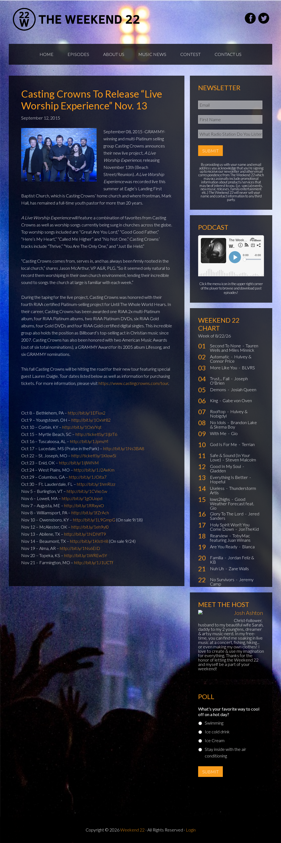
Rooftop (218, 411)
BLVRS (248, 367)
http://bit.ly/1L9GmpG (94, 519)
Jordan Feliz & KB (232, 559)
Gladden (218, 470)
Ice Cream (214, 740)
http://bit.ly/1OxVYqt (82, 427)
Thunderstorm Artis (233, 490)
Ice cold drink (217, 731)
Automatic (220, 356)
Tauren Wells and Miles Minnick (234, 348)
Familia (217, 557)
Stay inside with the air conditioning (225, 752)
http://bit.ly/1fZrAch (90, 512)
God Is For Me (224, 444)
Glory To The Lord (227, 513)
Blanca (248, 546)
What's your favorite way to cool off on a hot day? (228, 711)
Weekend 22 (132, 829)
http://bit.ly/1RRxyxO (84, 505)
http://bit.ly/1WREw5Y (85, 555)
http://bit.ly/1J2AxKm (94, 469)
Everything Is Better (229, 477)
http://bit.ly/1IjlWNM (79, 462)
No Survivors (222, 579)
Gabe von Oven (237, 400)
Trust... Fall (220, 378)
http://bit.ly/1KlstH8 (89, 541)
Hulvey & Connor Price (230, 359)
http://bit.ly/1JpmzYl (89, 441)
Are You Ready (224, 546)
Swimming (214, 722)
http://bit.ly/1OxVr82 (91, 419)
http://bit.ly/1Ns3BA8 (123, 448)
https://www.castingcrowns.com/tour (133, 383)
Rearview (219, 535)
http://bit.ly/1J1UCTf (93, 562)
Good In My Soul (226, 466)
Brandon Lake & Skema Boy (233, 424)
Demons (218, 389)
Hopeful (217, 481)
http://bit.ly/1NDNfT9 (85, 534)
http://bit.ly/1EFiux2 (86, 412)
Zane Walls (239, 568)
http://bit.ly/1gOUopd (82, 498)
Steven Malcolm (241, 459)
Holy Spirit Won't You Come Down (229, 527)
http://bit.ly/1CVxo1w (87, 491)
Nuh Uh (217, 568)
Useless (217, 488)
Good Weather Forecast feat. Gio (232, 503)
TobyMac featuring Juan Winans (230, 538)
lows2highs (220, 499)
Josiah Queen (243, 389)
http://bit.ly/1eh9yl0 (90, 526)
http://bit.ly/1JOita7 (87, 476)
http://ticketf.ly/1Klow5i (93, 455)
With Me (218, 433)
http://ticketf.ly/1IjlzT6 (96, 434)
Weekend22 (77, 19)
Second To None (226, 345)
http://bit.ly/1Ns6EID (80, 548)
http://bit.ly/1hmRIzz (96, 484)
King (214, 400)
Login (191, 829)
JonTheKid (248, 529)
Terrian (248, 444)
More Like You (224, 367)
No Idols (218, 422)
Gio (234, 433)
